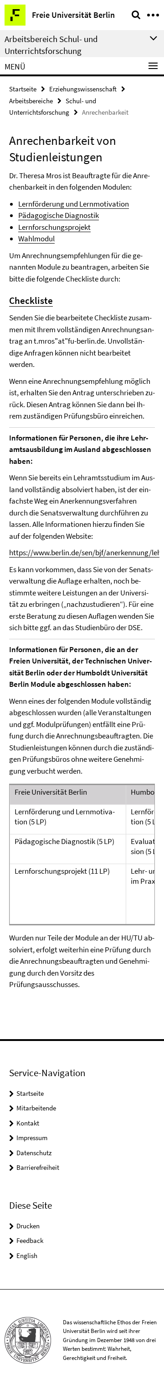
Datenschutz (33, 1152)
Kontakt (27, 1123)
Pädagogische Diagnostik (58, 215)
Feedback (29, 1240)
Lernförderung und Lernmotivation (73, 204)
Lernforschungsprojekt (54, 227)
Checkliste (31, 300)
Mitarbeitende (36, 1108)
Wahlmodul (36, 239)
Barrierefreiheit (37, 1167)
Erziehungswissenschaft (83, 89)
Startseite (22, 89)
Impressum (31, 1137)
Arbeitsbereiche (31, 100)
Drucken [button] (28, 1225)
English (26, 1255)
